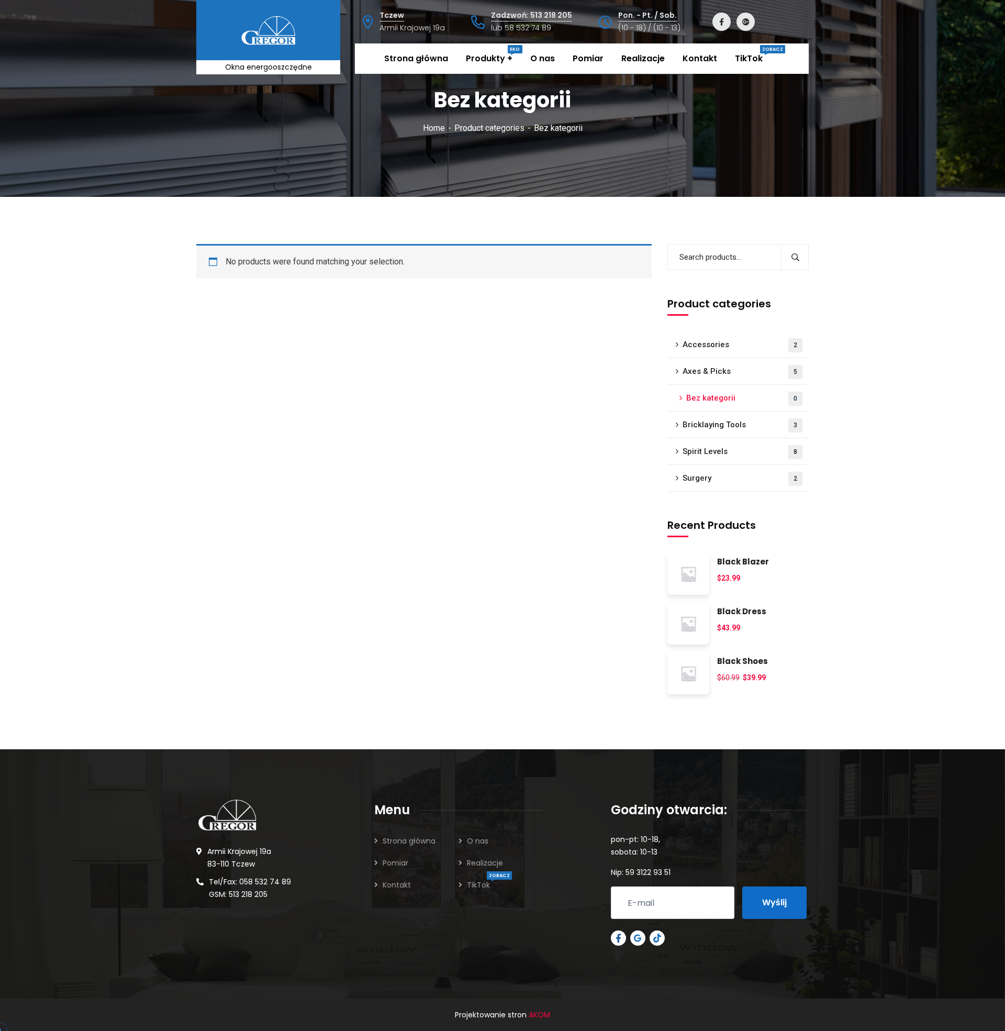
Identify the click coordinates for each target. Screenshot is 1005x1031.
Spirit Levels (740, 451)
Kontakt (397, 885)
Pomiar (395, 863)
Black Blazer (743, 562)
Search (795, 257)
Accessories (740, 344)
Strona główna (409, 841)
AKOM (539, 1015)
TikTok (478, 885)
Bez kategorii (741, 398)
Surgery (740, 478)
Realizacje (485, 863)
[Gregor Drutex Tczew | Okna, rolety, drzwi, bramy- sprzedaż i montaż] (239, 30)
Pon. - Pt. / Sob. (647, 15)
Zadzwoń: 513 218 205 (531, 15)
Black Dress (741, 612)
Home (434, 128)
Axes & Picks (740, 371)
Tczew (391, 15)
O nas (477, 841)
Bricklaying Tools (740, 424)
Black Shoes (742, 662)
